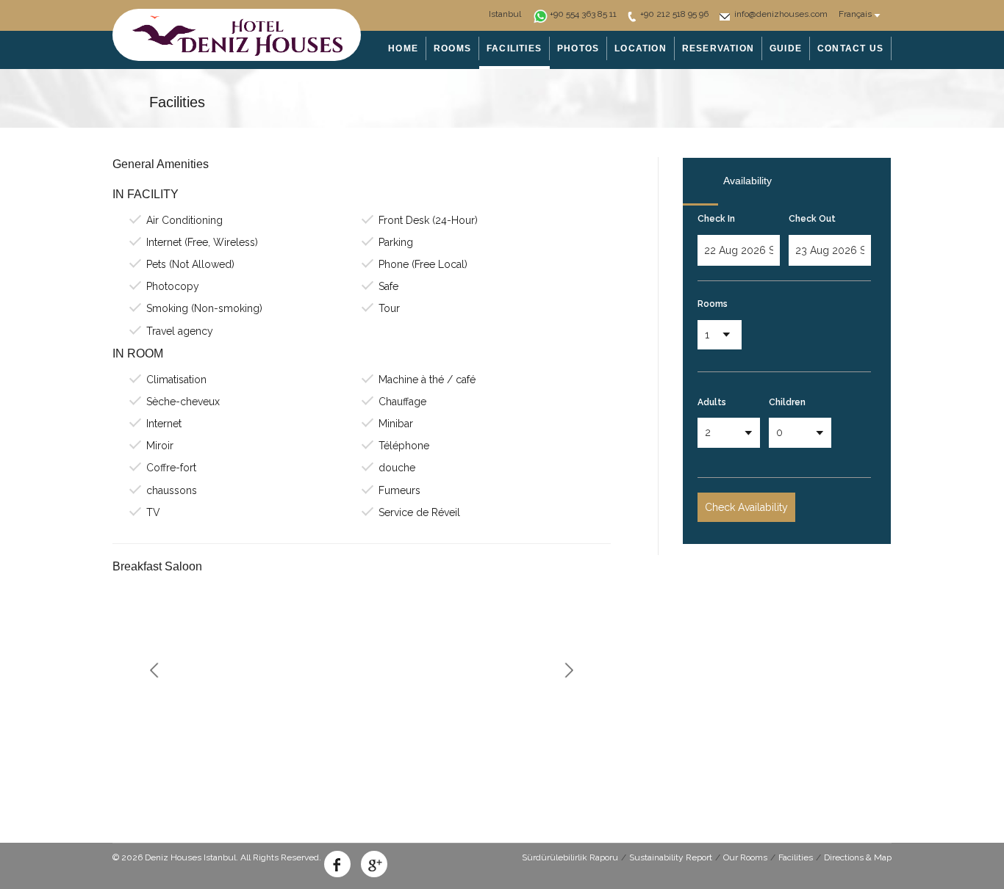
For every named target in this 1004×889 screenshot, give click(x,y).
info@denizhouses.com (781, 14)
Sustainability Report (670, 857)
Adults (712, 402)
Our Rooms (745, 857)
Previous (155, 670)
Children (787, 402)
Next (568, 670)
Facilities (795, 857)
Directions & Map (858, 857)
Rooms (713, 304)
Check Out (812, 219)
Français (855, 14)
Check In (716, 219)
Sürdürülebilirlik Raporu (570, 857)
